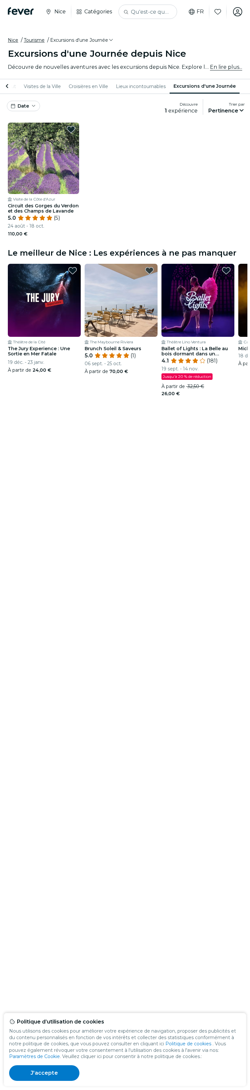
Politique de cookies (188, 1044)
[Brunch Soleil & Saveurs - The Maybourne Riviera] (121, 300)
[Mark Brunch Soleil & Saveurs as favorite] (149, 270)
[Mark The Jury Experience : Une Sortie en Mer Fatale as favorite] (72, 270)
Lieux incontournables (141, 86)
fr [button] (200, 12)
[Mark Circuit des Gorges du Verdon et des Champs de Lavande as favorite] (71, 129)
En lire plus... (226, 67)
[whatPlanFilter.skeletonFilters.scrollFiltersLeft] (8, 86)
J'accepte (44, 1073)
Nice (13, 40)
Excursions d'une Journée (205, 86)
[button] (82, 40)
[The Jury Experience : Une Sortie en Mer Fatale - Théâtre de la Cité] (44, 300)
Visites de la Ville (42, 86)
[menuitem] (42, 86)
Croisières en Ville (88, 86)
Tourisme (34, 40)
